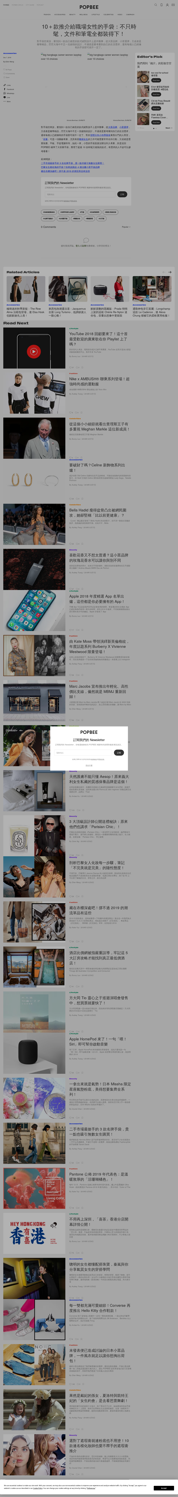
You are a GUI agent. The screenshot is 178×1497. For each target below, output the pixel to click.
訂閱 (119, 752)
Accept (164, 1488)
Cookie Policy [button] (37, 1488)
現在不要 (89, 765)
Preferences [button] (91, 1488)
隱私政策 (101, 759)
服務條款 (94, 759)
